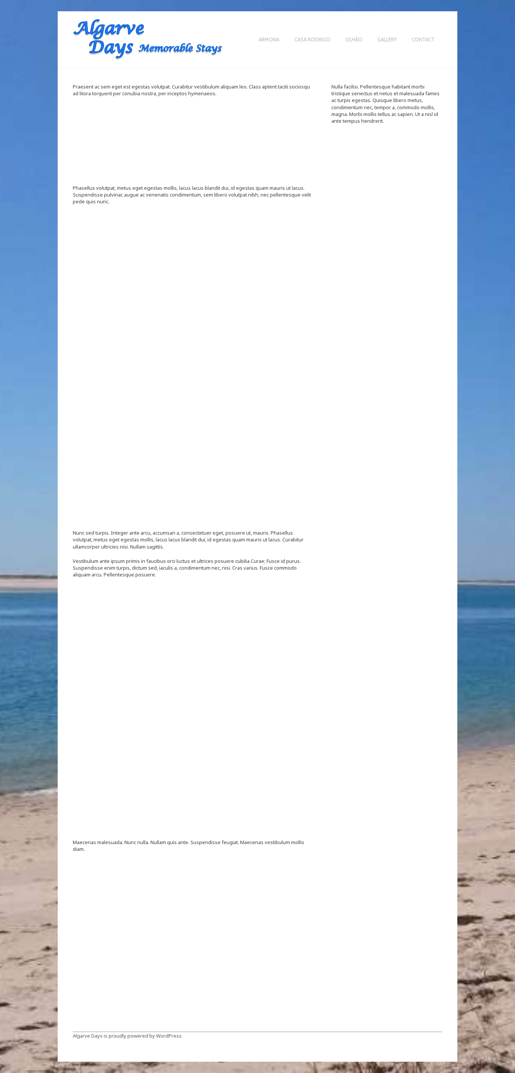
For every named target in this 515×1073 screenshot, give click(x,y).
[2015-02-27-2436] (193, 994)
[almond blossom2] (193, 611)
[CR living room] (113, 888)
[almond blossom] (113, 614)
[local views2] (273, 344)
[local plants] (193, 302)
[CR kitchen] (193, 888)
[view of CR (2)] (193, 451)
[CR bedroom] (113, 776)
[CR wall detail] (273, 241)
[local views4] (193, 398)
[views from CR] (193, 497)
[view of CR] (273, 451)
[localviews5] (273, 398)
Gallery (387, 40)
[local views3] (113, 398)
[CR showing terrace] (273, 881)
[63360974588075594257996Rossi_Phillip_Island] (113, 125)
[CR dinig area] (193, 746)
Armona (269, 40)
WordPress (169, 1035)
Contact (423, 40)
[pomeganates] (113, 459)
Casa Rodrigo (312, 40)
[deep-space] (193, 135)
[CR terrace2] (193, 235)
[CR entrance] (273, 746)
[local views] (273, 296)
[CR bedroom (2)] (273, 653)
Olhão (353, 40)
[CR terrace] (113, 241)
